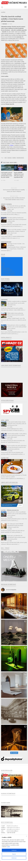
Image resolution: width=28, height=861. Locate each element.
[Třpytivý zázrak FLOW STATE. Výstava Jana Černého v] (14, 658)
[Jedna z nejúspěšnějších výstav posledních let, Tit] (14, 606)
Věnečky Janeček (20, 157)
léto (5, 157)
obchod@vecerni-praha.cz (13, 829)
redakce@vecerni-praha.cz (13, 827)
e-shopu (11, 145)
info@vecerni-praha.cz (12, 825)
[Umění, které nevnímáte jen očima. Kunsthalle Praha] (14, 632)
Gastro (3, 12)
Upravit (14, 854)
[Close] (26, 836)
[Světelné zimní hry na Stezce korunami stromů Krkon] (14, 737)
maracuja (9, 157)
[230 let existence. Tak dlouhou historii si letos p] (14, 711)
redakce (5, 24)
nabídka (14, 157)
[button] (14, 566)
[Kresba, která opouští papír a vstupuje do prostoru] (14, 685)
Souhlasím (14, 850)
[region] (14, 848)
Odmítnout (14, 858)
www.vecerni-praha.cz (12, 831)
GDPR (8, 846)
